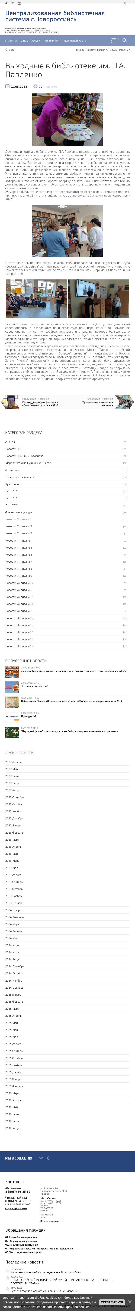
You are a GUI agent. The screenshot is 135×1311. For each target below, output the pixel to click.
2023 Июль (12, 867)
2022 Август (13, 790)
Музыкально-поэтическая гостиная (97, 403)
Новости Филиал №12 (19, 596)
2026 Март (12, 1093)
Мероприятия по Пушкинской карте (28, 462)
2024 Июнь (12, 945)
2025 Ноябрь (13, 1065)
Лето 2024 (12, 505)
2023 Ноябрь (13, 895)
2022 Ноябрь (13, 811)
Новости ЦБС (13, 448)
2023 (114, 49)
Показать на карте (49, 1221)
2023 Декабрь (14, 902)
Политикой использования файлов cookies (57, 1307)
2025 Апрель (13, 1015)
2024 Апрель (13, 931)
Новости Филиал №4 (18, 540)
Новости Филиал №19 (19, 646)
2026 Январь (13, 1079)
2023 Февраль (14, 832)
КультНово (12, 484)
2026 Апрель (13, 1100)
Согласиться (112, 1302)
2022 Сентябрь (14, 797)
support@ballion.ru (16, 1208)
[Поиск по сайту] (124, 40)
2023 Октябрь (14, 888)
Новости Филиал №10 (19, 582)
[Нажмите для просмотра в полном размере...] (67, 119)
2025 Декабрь (14, 1072)
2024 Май (11, 938)
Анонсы (10, 441)
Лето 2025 (11, 498)
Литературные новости (19, 477)
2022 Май (11, 769)
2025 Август (13, 1043)
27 (128, 49)
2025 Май (11, 1022)
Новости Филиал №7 (18, 561)
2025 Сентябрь (14, 1050)
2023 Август (13, 874)
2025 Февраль (14, 1001)
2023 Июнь (12, 860)
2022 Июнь (12, 776)
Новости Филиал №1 (18, 519)
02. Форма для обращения (21, 1240)
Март (122, 49)
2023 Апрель (13, 846)
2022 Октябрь (14, 804)
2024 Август (13, 959)
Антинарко (12, 470)
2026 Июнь (12, 1114)
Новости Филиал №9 (18, 575)
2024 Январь (13, 910)
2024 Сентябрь (14, 966)
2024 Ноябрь (13, 980)
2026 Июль (12, 1121)
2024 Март (12, 924)
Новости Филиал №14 (19, 610)
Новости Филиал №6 (18, 554)
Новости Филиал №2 (18, 526)
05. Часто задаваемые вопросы (23, 1252)
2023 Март (12, 839)
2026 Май (11, 1107)
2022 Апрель (13, 762)
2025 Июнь (12, 1029)
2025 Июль (12, 1036)
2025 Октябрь (14, 1058)
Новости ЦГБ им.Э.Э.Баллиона (24, 455)
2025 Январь (13, 994)
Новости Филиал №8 (18, 568)
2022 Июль (12, 783)
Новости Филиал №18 (19, 639)
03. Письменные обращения (21, 1244)
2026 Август (13, 1128)
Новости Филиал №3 (18, 533)
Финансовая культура (18, 512)
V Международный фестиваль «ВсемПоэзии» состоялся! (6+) (40, 403)
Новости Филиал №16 (19, 625)
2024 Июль (12, 952)
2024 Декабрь (14, 987)
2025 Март (12, 1008)
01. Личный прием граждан (21, 1237)
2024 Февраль (14, 917)
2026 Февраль (14, 1086)
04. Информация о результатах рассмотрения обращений (39, 1248)
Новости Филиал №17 (19, 632)
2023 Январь (13, 825)
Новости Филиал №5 (18, 547)
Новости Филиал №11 (19, 589)
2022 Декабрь (14, 818)
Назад (11, 49)
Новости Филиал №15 (19, 618)
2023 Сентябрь (14, 881)
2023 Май (11, 853)
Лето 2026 (11, 491)
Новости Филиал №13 (19, 603)
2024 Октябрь (14, 973)
